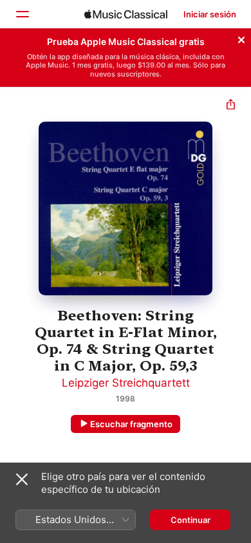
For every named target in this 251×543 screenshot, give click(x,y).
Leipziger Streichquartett (126, 382)
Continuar (190, 520)
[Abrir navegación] (22, 14)
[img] (125, 14)
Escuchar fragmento (131, 424)
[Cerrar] (241, 38)
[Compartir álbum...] (231, 106)
